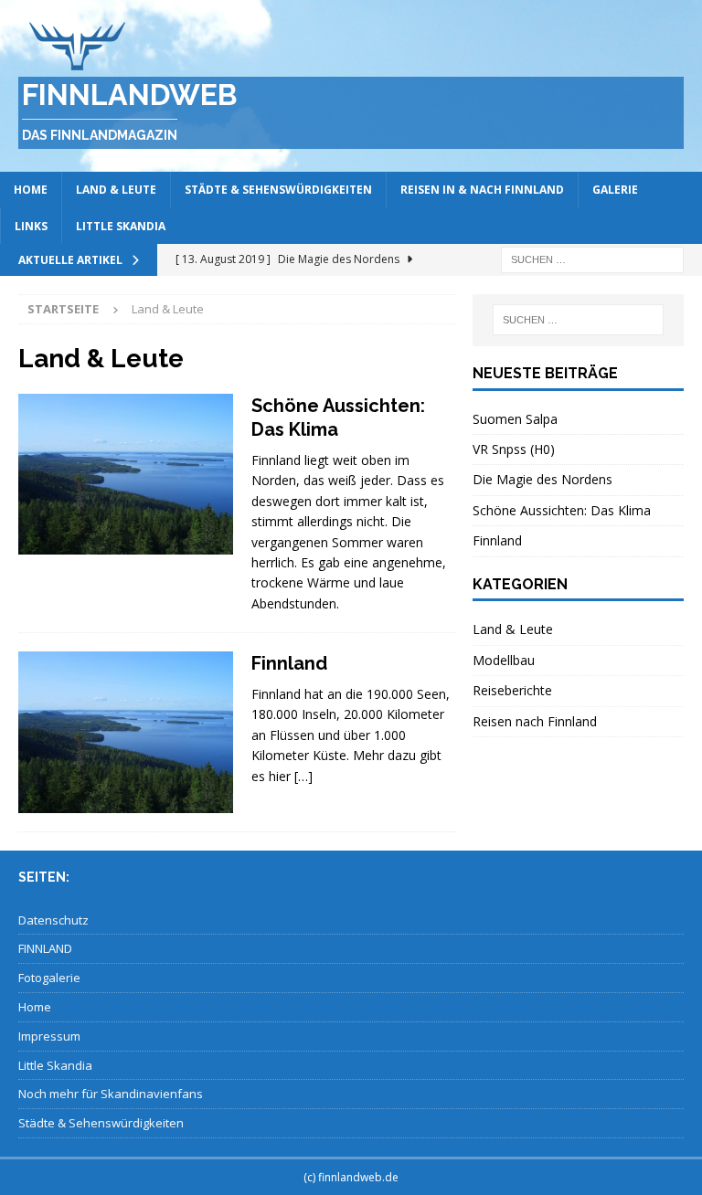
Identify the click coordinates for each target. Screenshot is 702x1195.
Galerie (615, 189)
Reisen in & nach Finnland (482, 189)
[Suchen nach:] (592, 258)
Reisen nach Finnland (535, 721)
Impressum (49, 1036)
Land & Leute (116, 189)
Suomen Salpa (515, 419)
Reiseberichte (512, 690)
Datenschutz (53, 920)
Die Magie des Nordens (542, 479)
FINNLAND (45, 948)
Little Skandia (120, 226)
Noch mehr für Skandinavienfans (110, 1093)
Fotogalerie (49, 977)
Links (31, 226)
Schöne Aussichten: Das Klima (562, 510)
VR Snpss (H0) (514, 449)
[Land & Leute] (125, 474)
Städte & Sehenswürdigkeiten (278, 189)
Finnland (289, 663)
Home (31, 189)
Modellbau (504, 660)
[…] (303, 776)
